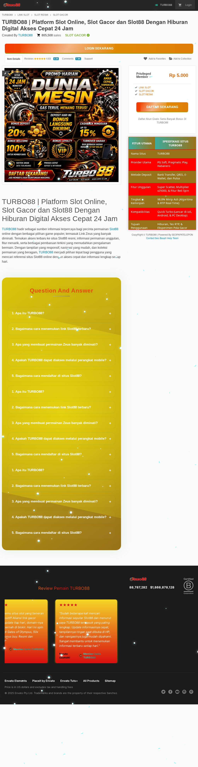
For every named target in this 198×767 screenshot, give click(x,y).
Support (88, 58)
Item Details (13, 59)
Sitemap (110, 680)
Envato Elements (16, 680)
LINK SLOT (23, 15)
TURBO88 (7, 15)
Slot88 (113, 229)
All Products (91, 680)
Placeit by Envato (43, 680)
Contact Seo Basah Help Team (162, 238)
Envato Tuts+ (69, 680)
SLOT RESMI (41, 15)
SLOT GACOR (60, 15)
